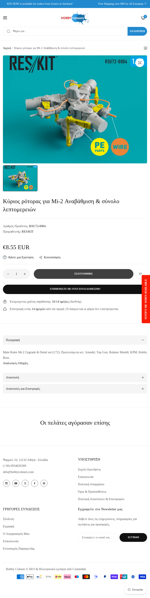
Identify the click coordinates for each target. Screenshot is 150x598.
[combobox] (75, 31)
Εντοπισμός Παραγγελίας (19, 548)
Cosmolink (79, 569)
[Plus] (24, 274)
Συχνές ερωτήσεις (89, 469)
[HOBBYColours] (75, 18)
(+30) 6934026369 (14, 465)
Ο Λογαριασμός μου (16, 533)
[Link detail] (6, 483)
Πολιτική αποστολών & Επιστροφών (101, 499)
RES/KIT (28, 231)
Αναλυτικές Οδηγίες (15, 363)
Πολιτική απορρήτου (91, 484)
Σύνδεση (8, 519)
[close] (145, 4)
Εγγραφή (8, 526)
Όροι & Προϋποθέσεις (92, 491)
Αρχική (7, 48)
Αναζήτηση (137, 31)
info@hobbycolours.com (18, 472)
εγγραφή (133, 537)
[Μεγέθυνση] (139, 62)
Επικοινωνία (85, 476)
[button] (140, 274)
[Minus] (8, 274)
